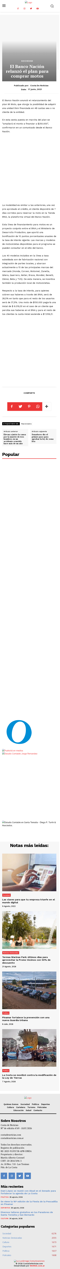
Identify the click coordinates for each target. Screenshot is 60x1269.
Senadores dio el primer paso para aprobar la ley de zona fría (42, 438)
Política (6, 1013)
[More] (46, 406)
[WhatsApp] (37, 406)
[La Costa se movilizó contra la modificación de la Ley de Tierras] (29, 1048)
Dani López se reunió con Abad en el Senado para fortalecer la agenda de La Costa (28, 1192)
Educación (19, 1110)
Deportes (45, 1104)
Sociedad (27, 61)
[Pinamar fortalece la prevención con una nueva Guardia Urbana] (29, 990)
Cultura (10, 1107)
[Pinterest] (29, 406)
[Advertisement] (30, 168)
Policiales (42, 1107)
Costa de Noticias (39, 85)
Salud (28, 1110)
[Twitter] (31, 8)
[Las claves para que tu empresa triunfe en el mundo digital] (29, 872)
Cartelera (20, 1107)
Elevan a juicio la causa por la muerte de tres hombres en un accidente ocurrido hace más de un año (15, 439)
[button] (52, 6)
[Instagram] (24, 8)
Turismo (31, 1107)
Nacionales (26, 424)
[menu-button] (3, 5)
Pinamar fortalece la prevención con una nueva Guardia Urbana (25, 1019)
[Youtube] (37, 8)
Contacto (37, 1110)
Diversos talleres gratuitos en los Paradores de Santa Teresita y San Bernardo (27, 1213)
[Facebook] (18, 8)
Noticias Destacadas (10, 953)
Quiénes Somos (11, 1104)
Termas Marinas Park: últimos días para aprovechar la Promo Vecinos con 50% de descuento (26, 960)
